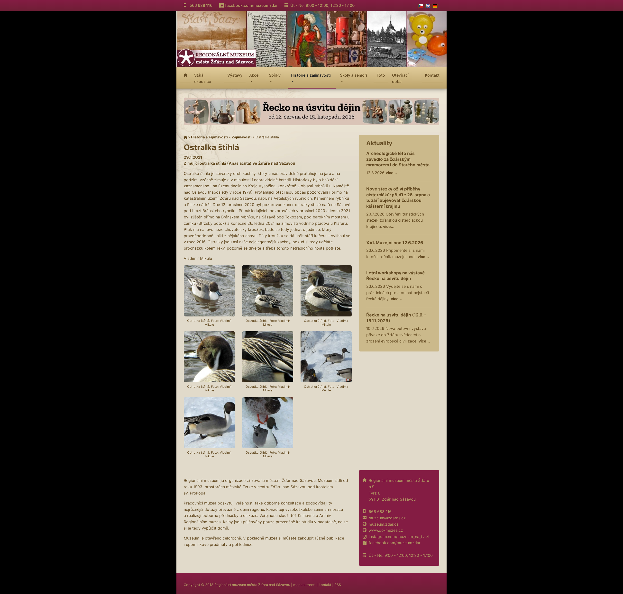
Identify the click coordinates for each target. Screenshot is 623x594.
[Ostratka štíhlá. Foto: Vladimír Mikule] (209, 290)
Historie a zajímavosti (209, 137)
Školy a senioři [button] (353, 75)
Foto (381, 75)
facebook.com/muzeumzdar (251, 5)
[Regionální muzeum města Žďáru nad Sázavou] (311, 38)
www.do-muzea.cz (386, 530)
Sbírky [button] (275, 75)
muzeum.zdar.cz (384, 524)
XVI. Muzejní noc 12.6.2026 (394, 242)
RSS (337, 585)
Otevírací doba (400, 78)
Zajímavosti (242, 137)
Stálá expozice (202, 78)
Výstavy (234, 75)
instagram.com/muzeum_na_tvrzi (399, 536)
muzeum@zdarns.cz (387, 517)
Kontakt (432, 75)
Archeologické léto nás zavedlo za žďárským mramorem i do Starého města (398, 159)
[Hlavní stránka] (185, 137)
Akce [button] (253, 75)
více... (391, 172)
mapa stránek (304, 585)
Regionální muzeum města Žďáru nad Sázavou (252, 585)
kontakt (325, 585)
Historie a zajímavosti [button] (311, 75)
